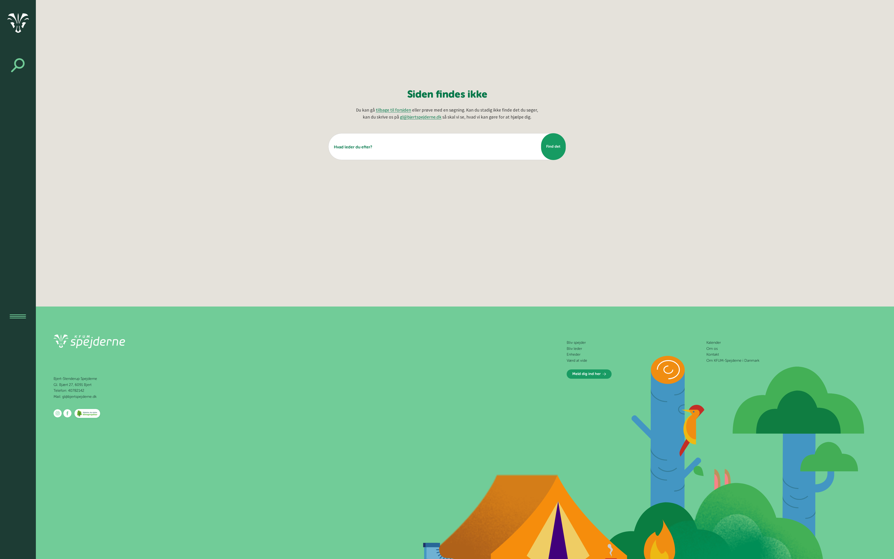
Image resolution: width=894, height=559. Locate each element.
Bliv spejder (576, 343)
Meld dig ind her (586, 374)
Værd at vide (577, 361)
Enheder (573, 355)
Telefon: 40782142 (69, 391)
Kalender (713, 343)
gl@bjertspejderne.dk (420, 117)
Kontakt (712, 355)
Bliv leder (574, 349)
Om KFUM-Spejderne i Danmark (732, 361)
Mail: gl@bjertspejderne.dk (75, 397)
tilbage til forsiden (393, 110)
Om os (712, 349)
